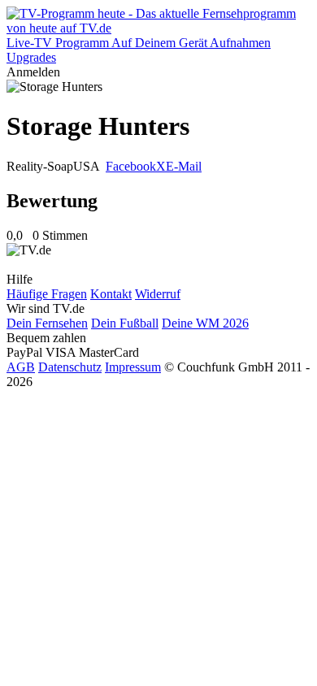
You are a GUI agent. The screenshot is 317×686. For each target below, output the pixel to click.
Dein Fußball (124, 323)
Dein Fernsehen (47, 323)
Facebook (131, 166)
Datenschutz (70, 367)
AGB (21, 367)
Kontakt (111, 294)
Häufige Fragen (47, 294)
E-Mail (184, 166)
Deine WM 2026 (205, 323)
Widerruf (157, 294)
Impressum (133, 367)
